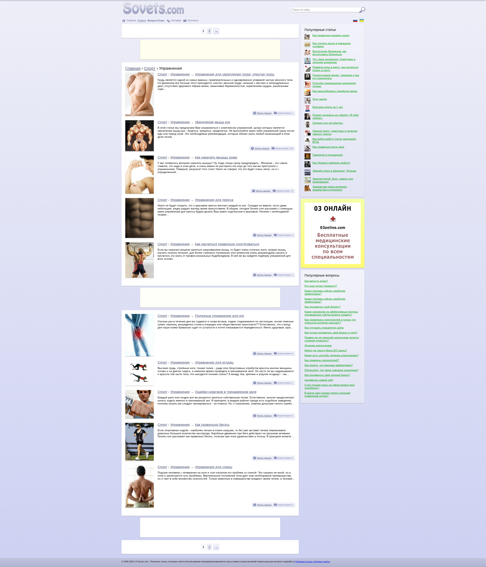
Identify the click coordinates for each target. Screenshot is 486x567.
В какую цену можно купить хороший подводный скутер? (327, 394)
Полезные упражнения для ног (219, 316)
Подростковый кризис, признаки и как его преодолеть (335, 77)
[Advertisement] (210, 49)
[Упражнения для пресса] (139, 236)
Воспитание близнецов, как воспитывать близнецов (329, 53)
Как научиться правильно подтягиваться (227, 244)
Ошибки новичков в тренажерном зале (225, 392)
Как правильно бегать (212, 425)
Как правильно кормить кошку (331, 35)
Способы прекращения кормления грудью (334, 85)
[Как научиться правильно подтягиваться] (139, 276)
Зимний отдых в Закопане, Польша (334, 170)
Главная (131, 20)
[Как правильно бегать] (139, 459)
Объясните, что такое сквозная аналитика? (331, 370)
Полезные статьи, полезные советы (312, 561)
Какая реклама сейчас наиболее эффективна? (325, 292)
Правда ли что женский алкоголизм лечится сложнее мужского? (332, 339)
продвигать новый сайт (319, 379)
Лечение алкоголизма (318, 345)
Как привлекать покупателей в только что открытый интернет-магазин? (330, 321)
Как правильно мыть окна (328, 146)
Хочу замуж (319, 99)
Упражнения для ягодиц (214, 362)
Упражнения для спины (213, 467)
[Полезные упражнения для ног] (139, 355)
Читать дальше (264, 113)
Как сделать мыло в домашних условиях (331, 45)
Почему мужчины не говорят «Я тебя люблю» (335, 116)
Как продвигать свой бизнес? (323, 306)
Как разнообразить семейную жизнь (334, 91)
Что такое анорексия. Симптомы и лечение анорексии (333, 61)
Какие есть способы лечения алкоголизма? (331, 355)
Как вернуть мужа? (316, 280)
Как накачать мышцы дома (216, 157)
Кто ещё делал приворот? (321, 285)
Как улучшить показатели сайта (324, 327)
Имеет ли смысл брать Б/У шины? (326, 350)
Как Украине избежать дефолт (331, 162)
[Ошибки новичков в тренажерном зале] (139, 417)
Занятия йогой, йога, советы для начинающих (332, 180)
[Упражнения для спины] (139, 506)
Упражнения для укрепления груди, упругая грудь (234, 74)
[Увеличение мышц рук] (139, 150)
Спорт (149, 68)
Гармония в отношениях (327, 154)
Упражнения (180, 74)
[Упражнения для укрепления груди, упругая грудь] (139, 114)
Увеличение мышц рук (212, 122)
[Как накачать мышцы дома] (139, 192)
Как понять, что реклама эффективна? (329, 365)
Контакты (192, 20)
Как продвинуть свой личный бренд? (327, 375)
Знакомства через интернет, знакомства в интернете (329, 188)
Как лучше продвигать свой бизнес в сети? (331, 332)
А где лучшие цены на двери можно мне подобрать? (330, 386)
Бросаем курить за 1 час (327, 107)
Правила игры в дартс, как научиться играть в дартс (335, 69)
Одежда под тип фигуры (327, 122)
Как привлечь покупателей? (322, 360)
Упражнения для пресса (214, 200)
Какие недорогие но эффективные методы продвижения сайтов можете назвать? (331, 313)
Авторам (175, 20)
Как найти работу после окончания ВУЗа (334, 140)
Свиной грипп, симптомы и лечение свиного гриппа (334, 132)
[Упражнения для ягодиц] (139, 384)
